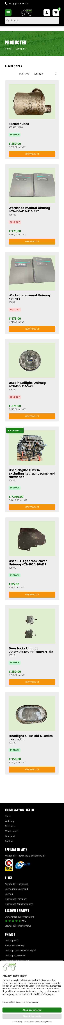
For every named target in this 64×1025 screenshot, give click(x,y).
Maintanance (11, 830)
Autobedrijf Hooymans (16, 883)
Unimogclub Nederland (16, 888)
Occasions (10, 825)
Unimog (9, 893)
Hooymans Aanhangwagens (19, 903)
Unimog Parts (12, 940)
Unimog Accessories (15, 955)
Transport (10, 835)
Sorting (24, 73)
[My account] (46, 12)
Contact (9, 840)
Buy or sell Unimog (14, 945)
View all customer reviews (18, 925)
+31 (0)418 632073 (18, 3)
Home (8, 816)
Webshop (9, 821)
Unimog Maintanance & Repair (20, 950)
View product (32, 154)
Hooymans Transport (16, 898)
